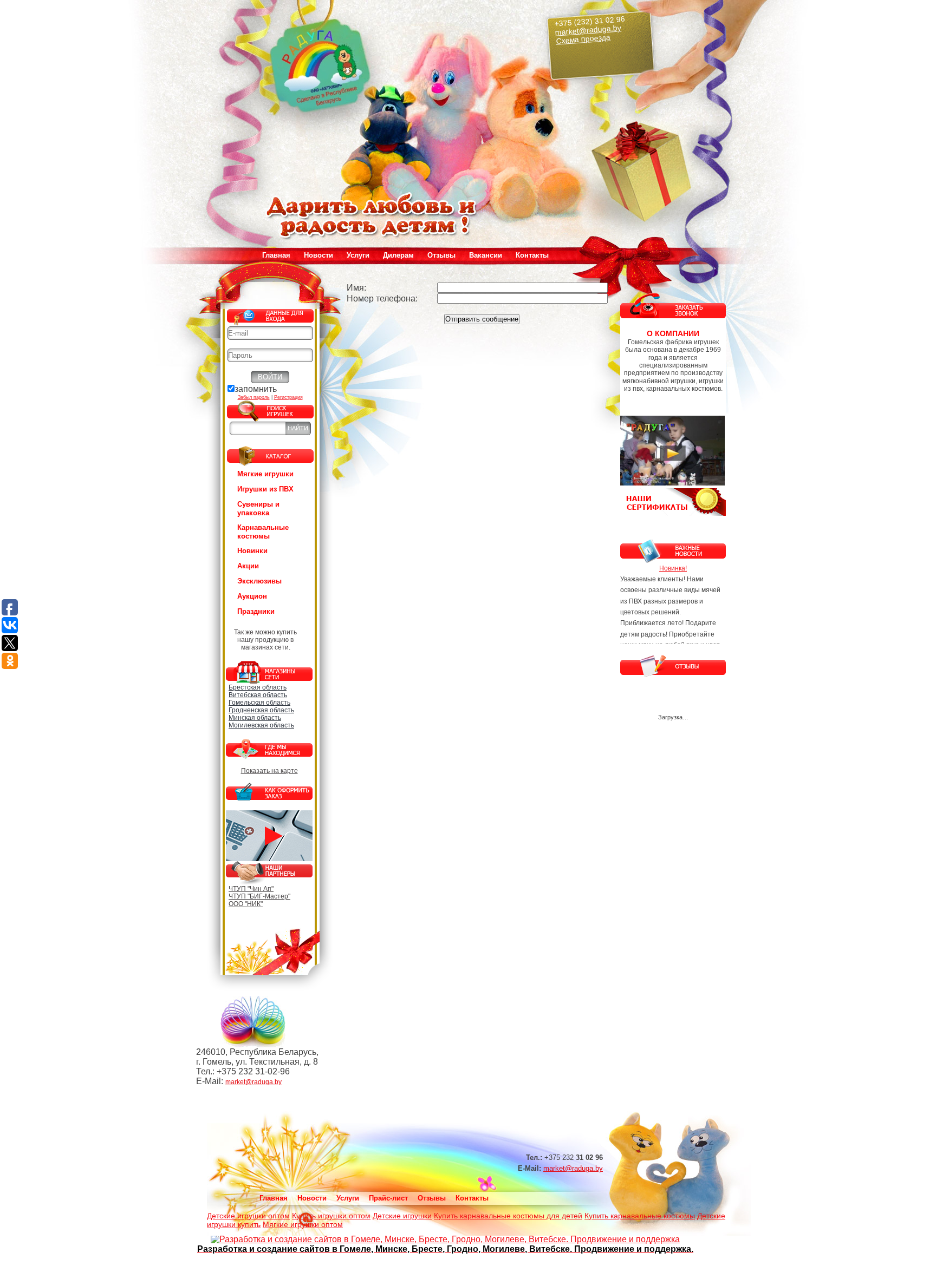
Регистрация (288, 397)
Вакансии (485, 255)
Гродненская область (261, 710)
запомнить (256, 388)
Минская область (255, 717)
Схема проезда (583, 39)
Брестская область (258, 687)
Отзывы (441, 255)
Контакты (532, 255)
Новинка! (673, 568)
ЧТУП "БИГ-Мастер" (259, 896)
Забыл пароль (254, 397)
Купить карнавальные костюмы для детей (508, 1215)
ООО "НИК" (246, 904)
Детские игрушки (402, 1215)
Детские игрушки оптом (248, 1215)
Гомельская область (259, 702)
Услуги (347, 1198)
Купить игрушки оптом (331, 1215)
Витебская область (258, 695)
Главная (276, 255)
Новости (318, 255)
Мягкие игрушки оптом (303, 1224)
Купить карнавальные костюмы (639, 1215)
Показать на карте (269, 771)
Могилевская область (261, 725)
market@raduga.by (588, 29)
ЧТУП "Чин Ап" (251, 889)
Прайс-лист (388, 1198)
